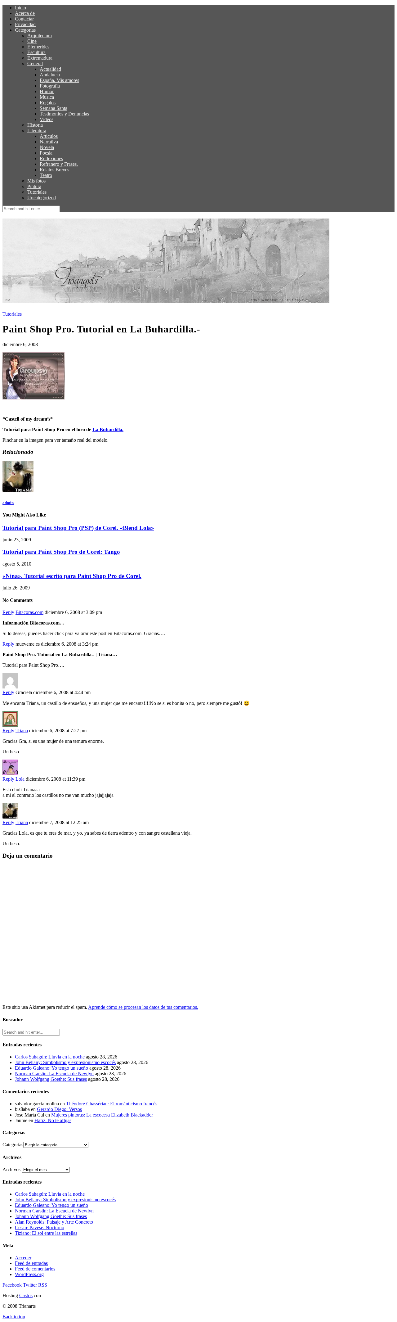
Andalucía (50, 74)
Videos (46, 119)
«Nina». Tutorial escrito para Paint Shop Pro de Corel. (71, 576)
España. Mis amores (59, 80)
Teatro (46, 175)
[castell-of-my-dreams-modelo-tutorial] (33, 397)
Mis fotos (36, 180)
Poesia (46, 153)
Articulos (49, 136)
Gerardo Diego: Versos (59, 1109)
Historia (35, 125)
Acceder (23, 1257)
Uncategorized (41, 197)
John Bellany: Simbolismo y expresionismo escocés (65, 1062)
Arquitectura (39, 35)
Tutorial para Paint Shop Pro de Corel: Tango (61, 551)
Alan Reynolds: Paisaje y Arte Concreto (54, 1222)
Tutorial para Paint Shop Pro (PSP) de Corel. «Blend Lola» (78, 528)
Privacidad (25, 24)
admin (8, 502)
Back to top (13, 1316)
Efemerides (38, 46)
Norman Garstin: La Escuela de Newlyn (54, 1073)
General (35, 63)
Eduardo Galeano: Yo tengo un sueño (51, 1068)
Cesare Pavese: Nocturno (39, 1227)
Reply (8, 612)
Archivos (11, 1169)
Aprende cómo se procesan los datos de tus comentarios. (143, 1007)
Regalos (48, 102)
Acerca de (25, 13)
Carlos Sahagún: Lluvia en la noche (50, 1056)
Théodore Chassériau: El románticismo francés (111, 1103)
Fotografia (50, 85)
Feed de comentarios (35, 1268)
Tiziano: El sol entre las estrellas (46, 1233)
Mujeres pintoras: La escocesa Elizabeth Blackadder (102, 1114)
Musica (47, 97)
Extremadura (39, 58)
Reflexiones (51, 158)
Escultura (36, 52)
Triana (22, 730)
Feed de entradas (31, 1263)
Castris (26, 1295)
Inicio (20, 7)
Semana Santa (53, 108)
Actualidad (50, 69)
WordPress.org (29, 1274)
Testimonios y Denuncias (64, 113)
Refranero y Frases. (59, 164)
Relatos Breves (54, 169)
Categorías (25, 30)
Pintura (34, 186)
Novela (47, 147)
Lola (20, 779)
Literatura (36, 130)
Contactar (24, 18)
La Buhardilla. (107, 429)
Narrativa (49, 141)
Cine (32, 41)
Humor (47, 91)
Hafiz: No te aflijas (52, 1120)
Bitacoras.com (29, 612)
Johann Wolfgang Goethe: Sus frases (51, 1079)
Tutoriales (37, 192)
